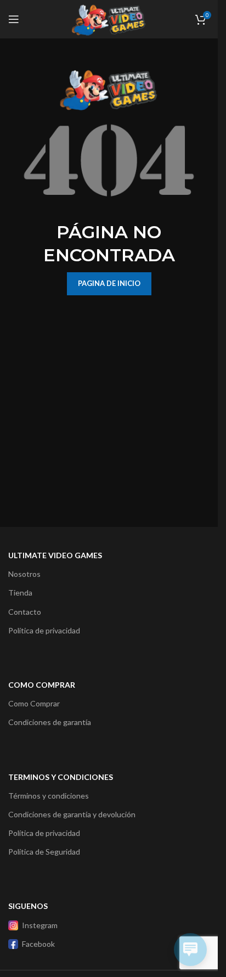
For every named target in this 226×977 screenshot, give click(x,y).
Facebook (38, 943)
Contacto (24, 611)
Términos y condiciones (48, 795)
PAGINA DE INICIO (109, 283)
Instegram (40, 925)
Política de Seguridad (44, 851)
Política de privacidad (44, 630)
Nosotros (24, 574)
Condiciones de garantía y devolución (71, 814)
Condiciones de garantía (49, 722)
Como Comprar (34, 703)
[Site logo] (108, 18)
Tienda (20, 592)
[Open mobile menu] (14, 19)
